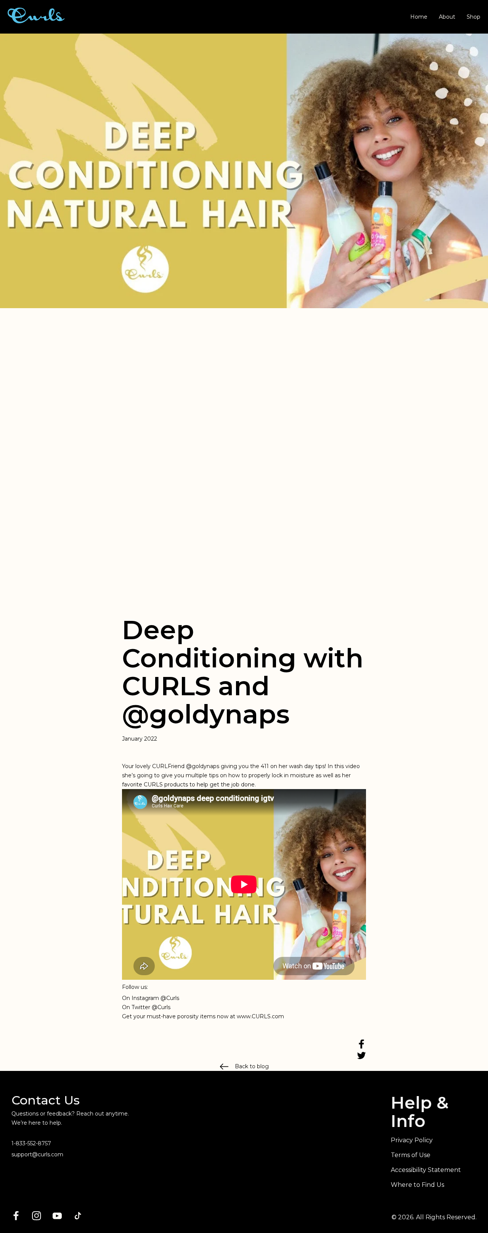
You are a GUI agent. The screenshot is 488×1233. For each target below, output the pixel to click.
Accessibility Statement (426, 1170)
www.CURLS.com (260, 1016)
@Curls (170, 998)
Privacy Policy (412, 1140)
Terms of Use (410, 1155)
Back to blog (252, 1066)
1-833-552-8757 (31, 1143)
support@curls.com (37, 1154)
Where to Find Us (417, 1184)
